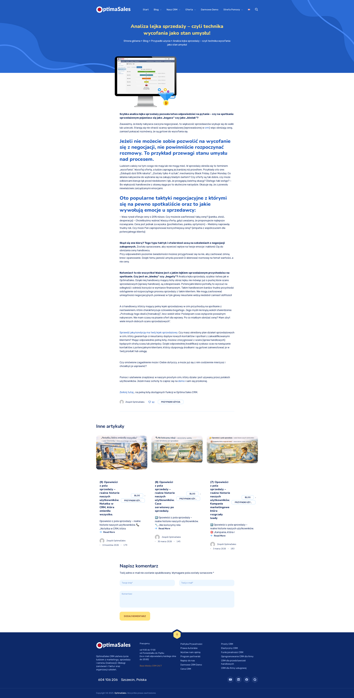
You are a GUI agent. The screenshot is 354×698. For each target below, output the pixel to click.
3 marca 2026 (219, 548)
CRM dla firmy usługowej (234, 668)
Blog (156, 9)
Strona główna (132, 40)
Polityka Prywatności (191, 644)
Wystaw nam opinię (190, 652)
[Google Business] (255, 679)
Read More (109, 532)
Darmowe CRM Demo (191, 664)
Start (146, 9)
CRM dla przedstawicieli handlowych (233, 662)
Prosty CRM (227, 644)
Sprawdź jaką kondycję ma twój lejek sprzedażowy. (149, 332)
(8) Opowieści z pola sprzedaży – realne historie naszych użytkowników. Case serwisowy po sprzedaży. (165, 496)
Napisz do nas (187, 660)
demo (181, 381)
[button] (5, 692)
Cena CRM (185, 669)
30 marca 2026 (165, 541)
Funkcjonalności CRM (232, 652)
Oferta (189, 9)
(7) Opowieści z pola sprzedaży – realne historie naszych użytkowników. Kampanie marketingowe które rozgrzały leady (220, 500)
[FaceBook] (247, 679)
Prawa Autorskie (188, 648)
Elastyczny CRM (229, 648)
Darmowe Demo (209, 9)
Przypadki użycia (160, 40)
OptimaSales (120, 693)
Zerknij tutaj (126, 392)
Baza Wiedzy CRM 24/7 (151, 666)
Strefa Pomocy (231, 9)
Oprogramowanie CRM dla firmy (237, 656)
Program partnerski (190, 656)
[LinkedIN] (238, 679)
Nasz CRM (172, 9)
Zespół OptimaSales (135, 402)
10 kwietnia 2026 (110, 545)
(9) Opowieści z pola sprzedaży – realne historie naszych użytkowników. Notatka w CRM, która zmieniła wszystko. (109, 498)
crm (207, 127)
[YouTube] (230, 679)
